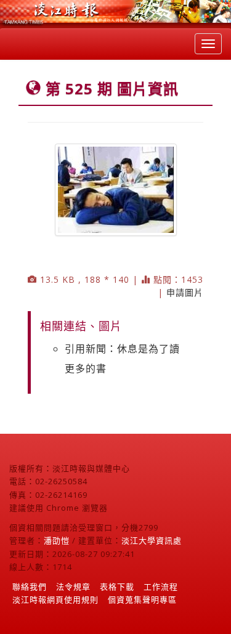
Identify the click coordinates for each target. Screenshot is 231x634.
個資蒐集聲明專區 (142, 599)
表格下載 (117, 586)
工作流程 (161, 586)
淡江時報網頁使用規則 (55, 599)
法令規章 (73, 586)
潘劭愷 (57, 540)
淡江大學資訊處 (151, 540)
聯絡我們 (29, 586)
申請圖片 (184, 292)
